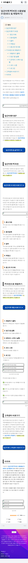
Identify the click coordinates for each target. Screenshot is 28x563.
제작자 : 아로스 (4, 553)
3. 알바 (11, 41)
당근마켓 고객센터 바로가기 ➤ (14, 447)
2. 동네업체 (13, 38)
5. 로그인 (12, 68)
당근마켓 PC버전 (12, 31)
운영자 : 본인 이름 (5, 556)
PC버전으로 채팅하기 (13, 50)
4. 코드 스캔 (13, 65)
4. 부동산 (12, 44)
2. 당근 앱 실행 (14, 56)
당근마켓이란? (11, 28)
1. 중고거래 (12, 34)
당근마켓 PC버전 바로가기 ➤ (14, 185)
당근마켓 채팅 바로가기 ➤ (14, 307)
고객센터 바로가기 (12, 71)
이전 (25, 525)
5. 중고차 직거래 (14, 47)
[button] (2, 2)
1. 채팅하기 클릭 (14, 53)
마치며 (8, 75)
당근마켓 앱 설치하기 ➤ (14, 150)
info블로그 (7, 2)
